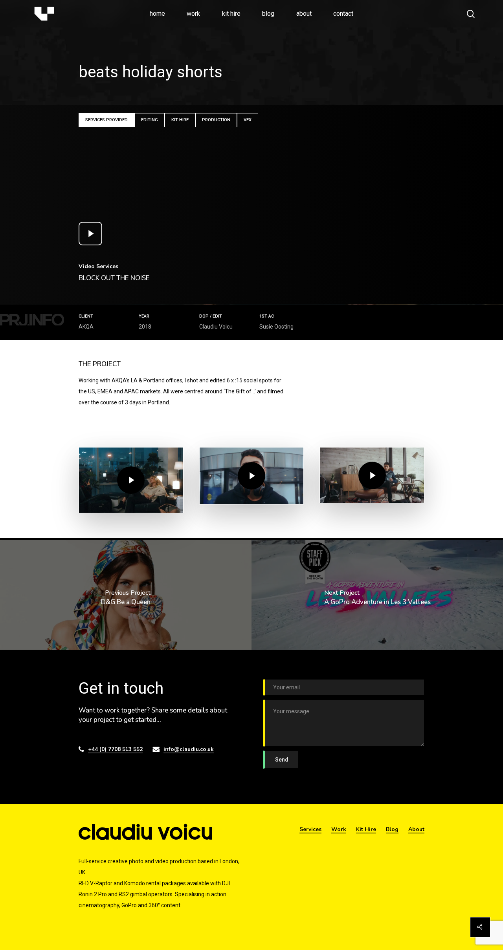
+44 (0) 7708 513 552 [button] (115, 749)
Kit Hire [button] (366, 829)
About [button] (416, 829)
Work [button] (338, 829)
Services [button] (310, 829)
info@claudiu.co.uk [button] (188, 749)
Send (281, 759)
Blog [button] (392, 829)
